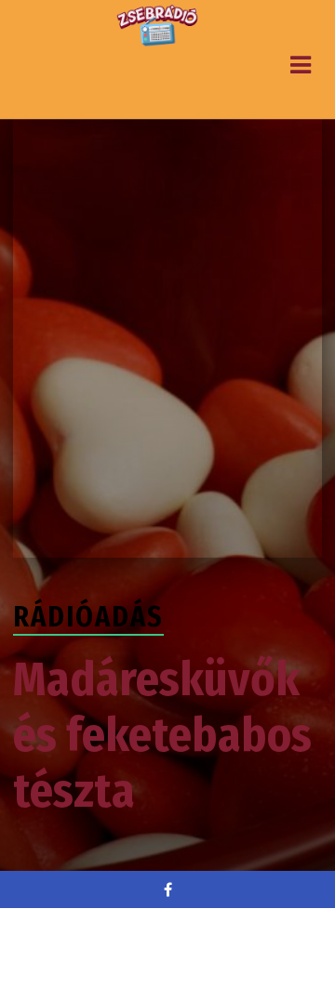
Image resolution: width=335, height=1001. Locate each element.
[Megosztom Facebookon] (167, 889)
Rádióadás (88, 617)
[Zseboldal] (158, 26)
